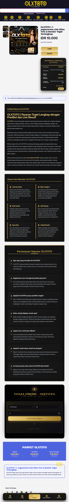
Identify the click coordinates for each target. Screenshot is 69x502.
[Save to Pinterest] (22, 492)
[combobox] (32, 10)
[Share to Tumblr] (31, 492)
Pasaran (10, 403)
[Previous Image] (10, 40)
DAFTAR (49, 53)
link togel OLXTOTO (33, 157)
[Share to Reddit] (26, 492)
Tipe (36, 403)
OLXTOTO (10, 121)
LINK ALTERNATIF (46, 497)
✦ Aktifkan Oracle (34, 418)
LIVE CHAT (59, 497)
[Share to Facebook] (12, 492)
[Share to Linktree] (17, 492)
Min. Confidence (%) (14, 410)
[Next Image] (36, 40)
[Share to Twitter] (7, 492)
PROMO (10, 497)
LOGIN (49, 49)
